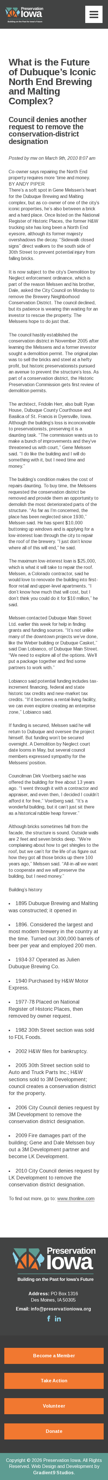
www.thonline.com (75, 1198)
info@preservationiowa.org (61, 1308)
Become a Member (54, 1355)
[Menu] (94, 14)
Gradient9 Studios (53, 1472)
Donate (54, 1431)
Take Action (54, 1380)
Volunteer (54, 1406)
